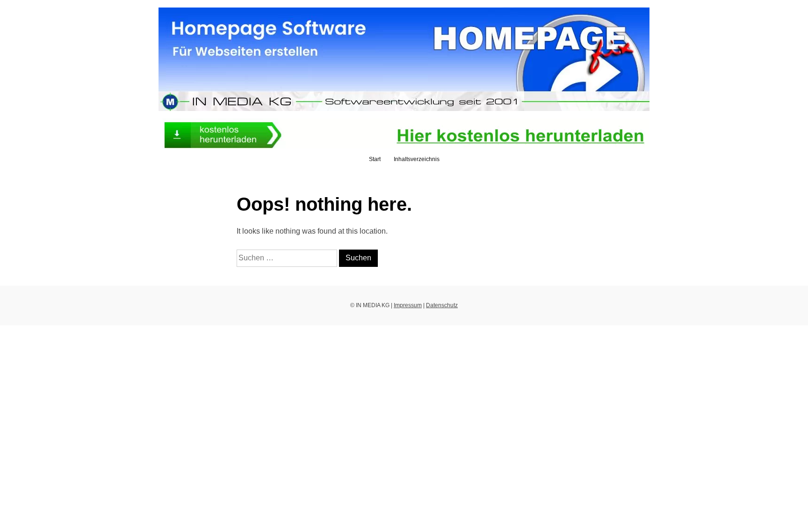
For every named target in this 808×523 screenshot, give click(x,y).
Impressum (408, 305)
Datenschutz (442, 305)
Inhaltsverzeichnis (417, 159)
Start (375, 159)
